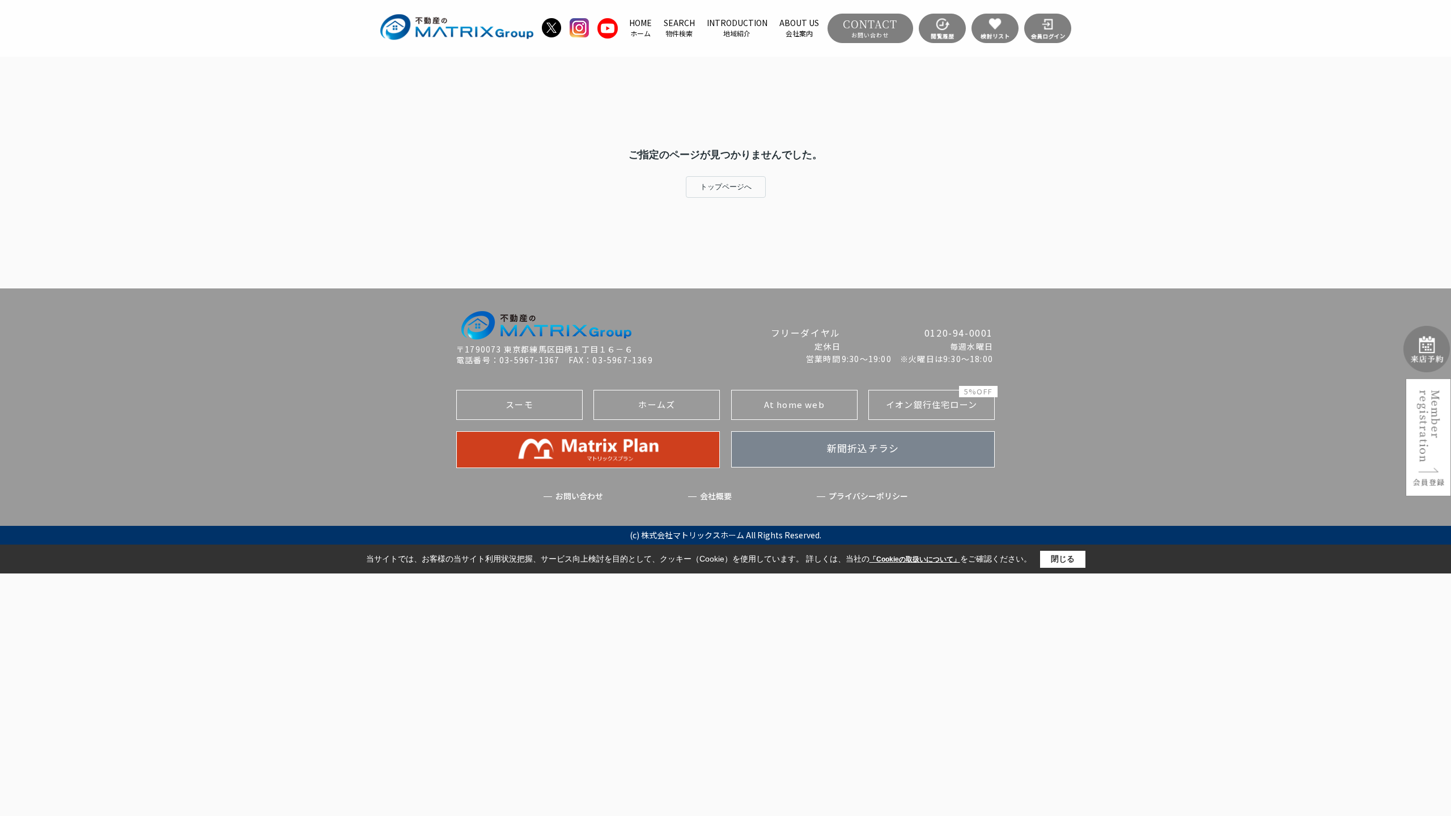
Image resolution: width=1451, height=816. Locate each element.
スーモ (519, 404)
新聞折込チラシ (863, 448)
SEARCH (679, 28)
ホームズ (656, 404)
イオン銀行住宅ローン (939, 400)
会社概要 (716, 496)
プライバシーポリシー (868, 496)
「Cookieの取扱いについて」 (914, 559)
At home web (794, 404)
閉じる (1063, 558)
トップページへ (726, 186)
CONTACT (870, 27)
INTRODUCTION (737, 28)
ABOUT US (799, 28)
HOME (640, 28)
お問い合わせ (579, 496)
